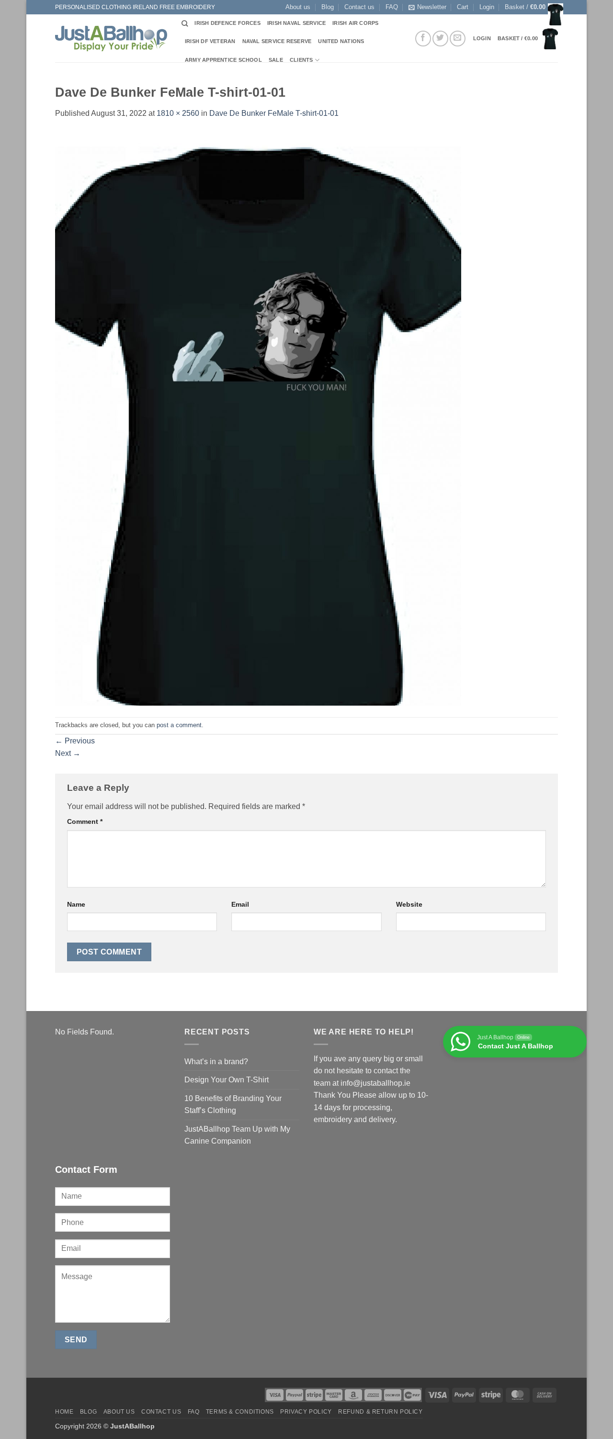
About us (297, 7)
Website (409, 904)
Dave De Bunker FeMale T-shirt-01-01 (274, 113)
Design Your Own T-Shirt (226, 1080)
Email (240, 904)
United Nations (341, 41)
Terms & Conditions (240, 1411)
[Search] (185, 23)
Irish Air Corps (355, 23)
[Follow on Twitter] (440, 38)
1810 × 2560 (178, 113)
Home (64, 1411)
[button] (486, 7)
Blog (327, 7)
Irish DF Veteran (210, 41)
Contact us (359, 7)
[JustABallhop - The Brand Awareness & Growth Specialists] (111, 38)
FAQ (392, 7)
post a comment (179, 725)
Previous (75, 741)
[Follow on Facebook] (423, 38)
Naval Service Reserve (277, 41)
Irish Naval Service (296, 23)
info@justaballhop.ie (375, 1083)
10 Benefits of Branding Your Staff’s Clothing (233, 1104)
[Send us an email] (457, 38)
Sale (276, 60)
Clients (301, 60)
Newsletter (431, 7)
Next (67, 753)
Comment (84, 821)
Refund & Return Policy (380, 1411)
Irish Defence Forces (227, 23)
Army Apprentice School (223, 60)
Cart (462, 7)
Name (76, 904)
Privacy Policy (306, 1411)
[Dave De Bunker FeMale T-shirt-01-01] (258, 418)
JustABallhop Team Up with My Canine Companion (237, 1135)
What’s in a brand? (216, 1061)
